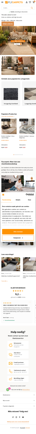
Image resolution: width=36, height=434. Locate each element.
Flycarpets (22, 428)
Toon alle (3, 281)
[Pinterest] (19, 417)
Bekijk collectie (8, 24)
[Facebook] (13, 417)
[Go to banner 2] (9, 65)
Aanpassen (17, 237)
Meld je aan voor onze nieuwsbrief (18, 421)
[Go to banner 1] (18, 40)
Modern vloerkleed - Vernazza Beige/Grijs (26, 137)
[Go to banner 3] (26, 65)
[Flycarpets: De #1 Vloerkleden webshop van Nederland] (14, 2)
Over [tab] (29, 200)
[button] (13, 154)
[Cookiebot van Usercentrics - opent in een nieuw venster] (26, 194)
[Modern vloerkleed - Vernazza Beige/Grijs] (27, 126)
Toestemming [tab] (6, 200)
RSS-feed (28, 428)
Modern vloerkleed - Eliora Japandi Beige (7, 137)
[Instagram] (16, 417)
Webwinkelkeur (26, 389)
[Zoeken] (32, 8)
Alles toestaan (18, 231)
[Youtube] (23, 417)
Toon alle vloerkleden (7, 116)
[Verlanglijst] (30, 2)
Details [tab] (18, 200)
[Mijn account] (27, 2)
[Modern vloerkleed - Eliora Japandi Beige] (9, 126)
